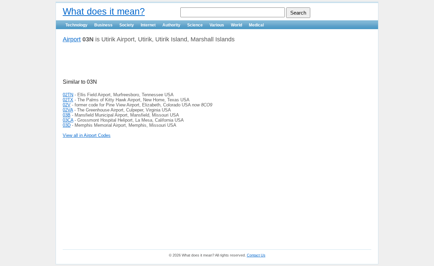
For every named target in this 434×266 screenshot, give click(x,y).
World (236, 25)
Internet (148, 25)
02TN (68, 94)
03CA (68, 120)
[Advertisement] (142, 63)
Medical (256, 25)
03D (67, 125)
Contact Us (256, 255)
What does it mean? (104, 11)
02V (67, 104)
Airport (72, 39)
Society (126, 25)
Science (195, 25)
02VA (68, 109)
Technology (76, 25)
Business (103, 25)
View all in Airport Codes (87, 135)
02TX (68, 99)
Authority (171, 25)
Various (217, 25)
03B (67, 115)
